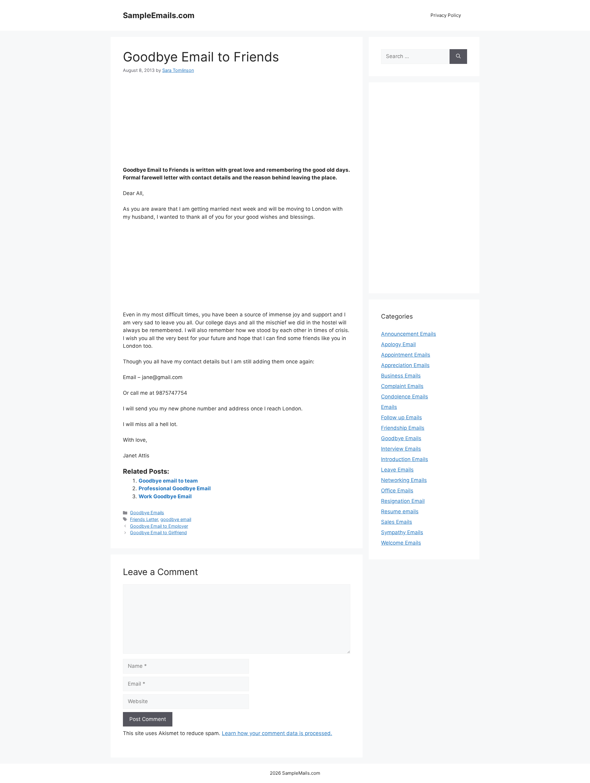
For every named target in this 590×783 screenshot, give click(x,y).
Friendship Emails (402, 428)
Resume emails (400, 511)
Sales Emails (396, 522)
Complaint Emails (402, 386)
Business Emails (401, 376)
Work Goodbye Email (165, 496)
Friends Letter (144, 519)
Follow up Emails (401, 417)
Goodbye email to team (168, 481)
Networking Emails (404, 480)
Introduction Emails (404, 459)
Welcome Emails (401, 543)
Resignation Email (403, 501)
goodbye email (175, 519)
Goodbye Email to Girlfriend (158, 532)
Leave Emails (397, 470)
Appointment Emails (405, 355)
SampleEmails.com (159, 15)
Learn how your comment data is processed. (277, 733)
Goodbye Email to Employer (159, 526)
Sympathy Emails (402, 532)
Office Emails (397, 490)
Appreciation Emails (405, 365)
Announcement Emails (408, 334)
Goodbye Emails (147, 512)
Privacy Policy (446, 15)
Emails (389, 407)
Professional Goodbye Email (175, 488)
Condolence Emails (404, 396)
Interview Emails (401, 449)
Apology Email (398, 344)
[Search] (458, 56)
